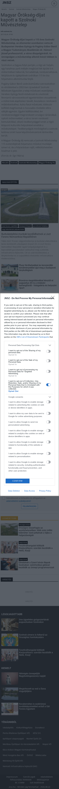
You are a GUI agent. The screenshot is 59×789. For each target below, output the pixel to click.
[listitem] (29, 345)
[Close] (53, 298)
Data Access (29, 491)
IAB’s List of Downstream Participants (33, 337)
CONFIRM (17, 481)
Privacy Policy (45, 491)
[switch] (48, 351)
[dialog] (29, 394)
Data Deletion (14, 491)
